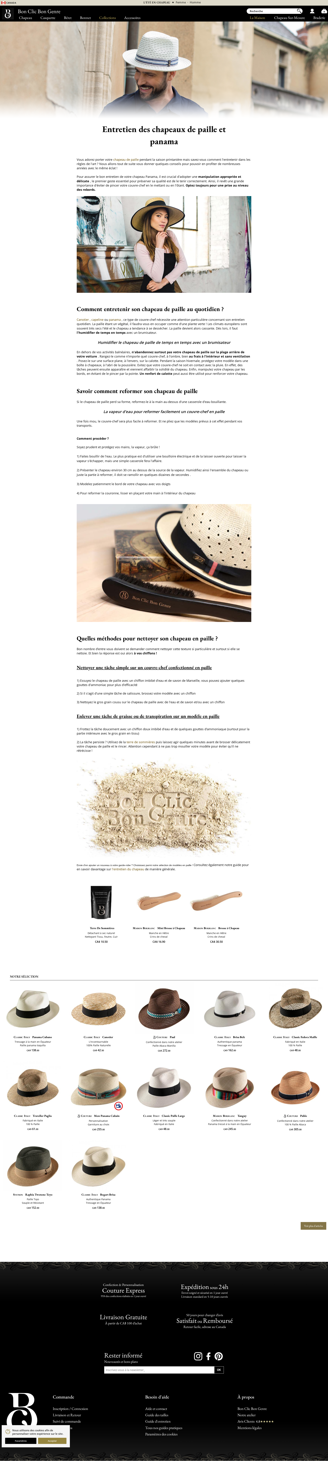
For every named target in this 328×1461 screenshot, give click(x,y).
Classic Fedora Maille (295, 1037)
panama (115, 320)
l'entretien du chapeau (128, 869)
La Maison (257, 17)
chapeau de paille (126, 159)
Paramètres (21, 1440)
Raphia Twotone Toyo (32, 1194)
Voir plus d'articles (313, 1226)
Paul (165, 1037)
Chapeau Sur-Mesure (289, 17)
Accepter (52, 1440)
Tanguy (230, 1116)
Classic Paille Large (164, 1116)
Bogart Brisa (98, 1194)
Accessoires (132, 17)
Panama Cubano (33, 1037)
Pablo (297, 1116)
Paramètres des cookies (161, 1434)
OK (219, 1369)
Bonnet (85, 17)
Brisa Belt (229, 1037)
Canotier (83, 320)
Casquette (47, 17)
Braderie (319, 17)
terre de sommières (141, 742)
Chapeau (25, 17)
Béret (68, 17)
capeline (97, 320)
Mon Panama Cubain (100, 1116)
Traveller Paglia (33, 1116)
